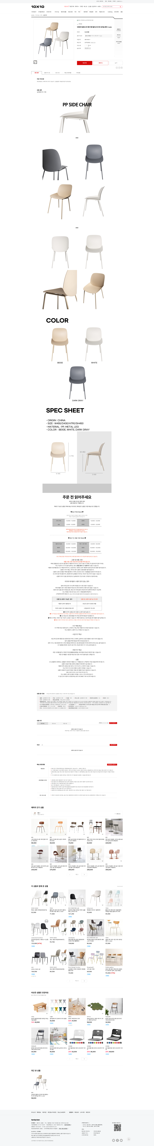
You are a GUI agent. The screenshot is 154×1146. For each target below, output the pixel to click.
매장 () (65, 723)
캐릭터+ (77, 6)
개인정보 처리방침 (52, 1112)
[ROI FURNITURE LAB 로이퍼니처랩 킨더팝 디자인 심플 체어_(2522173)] (77, 904)
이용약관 (44, 1112)
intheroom (90, 908)
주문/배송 (109, 1)
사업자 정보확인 (67, 1124)
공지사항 (82, 1112)
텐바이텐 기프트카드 (86, 1131)
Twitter (117, 68)
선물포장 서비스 (85, 1133)
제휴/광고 (77, 1112)
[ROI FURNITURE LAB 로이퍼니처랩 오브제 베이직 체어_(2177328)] (95, 933)
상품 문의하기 (113, 744)
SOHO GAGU (34, 908)
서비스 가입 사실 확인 (63, 1128)
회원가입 (101, 1)
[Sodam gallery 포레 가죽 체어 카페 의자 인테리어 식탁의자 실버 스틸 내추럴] (114, 963)
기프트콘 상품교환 (97, 1131)
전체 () (42, 723)
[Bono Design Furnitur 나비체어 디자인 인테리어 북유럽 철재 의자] (77, 961)
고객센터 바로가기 (85, 1122)
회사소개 (33, 1112)
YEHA (51, 908)
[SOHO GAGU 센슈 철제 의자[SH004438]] (58, 961)
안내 (101, 35)
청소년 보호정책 (61, 1112)
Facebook (119, 68)
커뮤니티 (66, 6)
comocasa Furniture (37, 937)
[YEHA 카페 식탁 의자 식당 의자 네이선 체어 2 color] (114, 932)
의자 (41, 15)
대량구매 (72, 6)
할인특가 (94, 6)
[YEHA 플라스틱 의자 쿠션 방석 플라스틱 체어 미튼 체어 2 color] (58, 902)
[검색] (120, 7)
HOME (32, 15)
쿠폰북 (94, 1135)
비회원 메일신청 (96, 1133)
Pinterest (122, 68)
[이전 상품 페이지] (70, 874)
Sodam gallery (109, 967)
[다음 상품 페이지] (84, 874)
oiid (32, 967)
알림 (106, 1)
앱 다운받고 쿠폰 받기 (116, 1122)
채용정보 (39, 1112)
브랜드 (99, 6)
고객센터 (114, 1)
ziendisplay (71, 937)
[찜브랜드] (78, 24)
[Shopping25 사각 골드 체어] (95, 962)
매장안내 (88, 1112)
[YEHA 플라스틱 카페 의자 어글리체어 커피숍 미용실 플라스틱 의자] (114, 902)
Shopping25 (90, 967)
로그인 (98, 1)
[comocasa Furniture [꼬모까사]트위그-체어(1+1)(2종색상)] (40, 933)
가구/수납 (37, 15)
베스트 (85, 6)
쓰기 (119, 37)
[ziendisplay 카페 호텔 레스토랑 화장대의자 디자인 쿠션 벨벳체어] (77, 932)
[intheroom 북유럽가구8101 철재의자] (95, 902)
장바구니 (119, 1)
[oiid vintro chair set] (40, 963)
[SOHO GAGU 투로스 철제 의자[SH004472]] (40, 902)
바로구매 (85, 63)
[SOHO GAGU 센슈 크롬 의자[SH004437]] (58, 931)
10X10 (37, 7)
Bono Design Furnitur (74, 967)
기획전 (81, 6)
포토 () (54, 723)
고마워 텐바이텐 (85, 1135)
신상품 (89, 6)
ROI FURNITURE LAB (73, 908)
